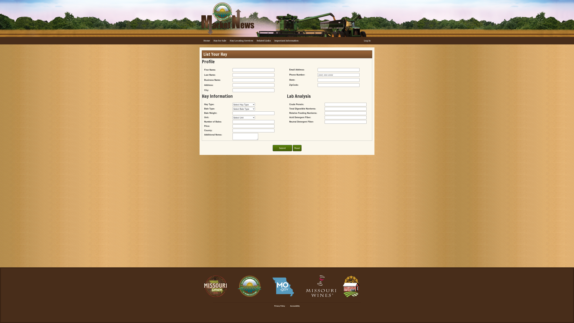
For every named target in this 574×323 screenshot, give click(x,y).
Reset (297, 148)
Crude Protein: (296, 104)
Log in (367, 40)
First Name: (210, 69)
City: (206, 90)
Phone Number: (297, 74)
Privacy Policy (279, 306)
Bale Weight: (210, 112)
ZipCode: (294, 84)
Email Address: (297, 69)
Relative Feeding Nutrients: (303, 112)
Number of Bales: (213, 121)
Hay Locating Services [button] (241, 40)
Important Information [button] (286, 40)
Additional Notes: (213, 134)
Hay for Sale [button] (219, 40)
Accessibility (295, 306)
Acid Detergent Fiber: (300, 117)
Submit (282, 148)
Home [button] (206, 40)
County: (208, 130)
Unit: (206, 117)
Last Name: (210, 74)
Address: (208, 84)
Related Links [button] (264, 40)
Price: (207, 125)
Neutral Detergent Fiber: (301, 121)
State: (292, 79)
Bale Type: (209, 108)
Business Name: (212, 79)
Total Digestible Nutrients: (302, 108)
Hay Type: (209, 104)
